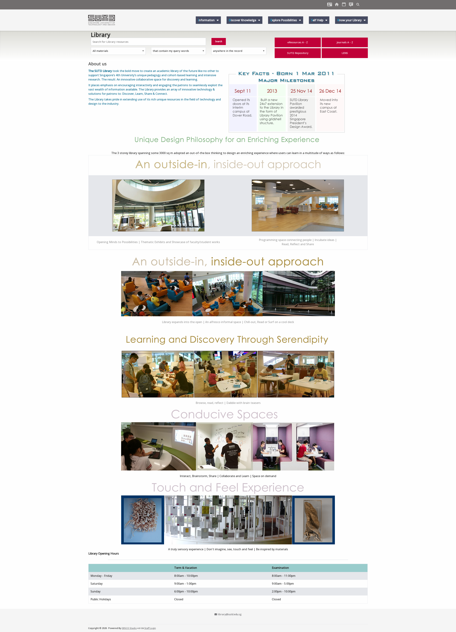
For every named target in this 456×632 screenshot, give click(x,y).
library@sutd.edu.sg (229, 614)
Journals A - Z (345, 42)
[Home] (101, 20)
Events (344, 4)
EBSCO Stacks (129, 628)
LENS (345, 53)
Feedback (351, 4)
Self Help (317, 20)
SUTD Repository (297, 53)
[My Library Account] (329, 4)
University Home (337, 4)
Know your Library (349, 20)
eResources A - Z (297, 42)
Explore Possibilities (284, 20)
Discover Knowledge (243, 20)
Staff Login (150, 628)
